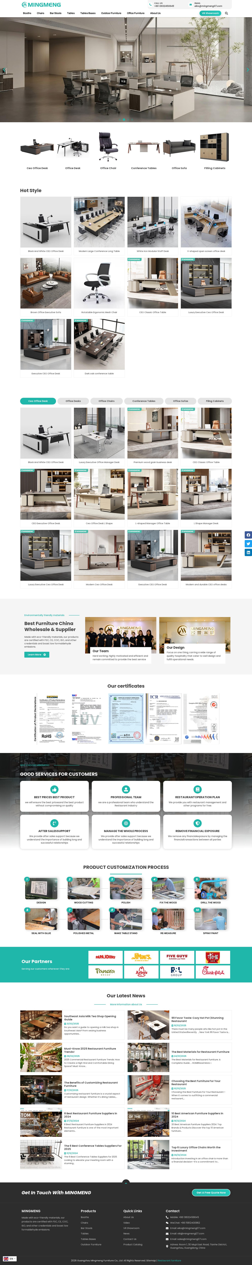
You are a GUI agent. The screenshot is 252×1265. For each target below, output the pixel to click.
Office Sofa (179, 168)
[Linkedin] (248, 552)
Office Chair (108, 168)
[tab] (38, 401)
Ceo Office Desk (37, 168)
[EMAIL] (190, 4)
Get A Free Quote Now (211, 1192)
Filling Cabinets (214, 168)
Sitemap (151, 1260)
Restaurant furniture (169, 1260)
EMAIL (198, 3)
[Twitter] (248, 543)
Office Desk (72, 168)
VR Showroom (210, 13)
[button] (226, 13)
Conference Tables (143, 168)
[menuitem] (27, 13)
